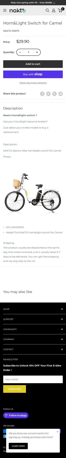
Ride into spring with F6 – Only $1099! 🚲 (33, 2)
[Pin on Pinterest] (48, 93)
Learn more (18, 446)
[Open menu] (4, 10)
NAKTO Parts (11, 30)
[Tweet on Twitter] (54, 93)
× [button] (57, 432)
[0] (60, 10)
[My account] (53, 10)
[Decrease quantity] (20, 52)
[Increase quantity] (37, 52)
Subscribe (14, 388)
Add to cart (33, 64)
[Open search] (47, 10)
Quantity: (8, 52)
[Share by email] (60, 93)
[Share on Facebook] (42, 93)
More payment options (33, 82)
